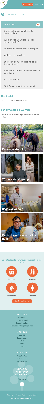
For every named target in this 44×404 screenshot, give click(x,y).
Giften (22, 341)
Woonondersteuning (15, 179)
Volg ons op (22, 379)
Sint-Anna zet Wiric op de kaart (19, 86)
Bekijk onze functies (22, 301)
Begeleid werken (12, 209)
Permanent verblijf (22, 320)
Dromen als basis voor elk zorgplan (21, 48)
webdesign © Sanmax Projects (22, 398)
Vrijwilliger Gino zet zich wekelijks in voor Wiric (22, 71)
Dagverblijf (22, 317)
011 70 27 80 (29, 4)
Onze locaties (22, 356)
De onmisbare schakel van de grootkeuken (18, 32)
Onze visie (22, 335)
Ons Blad (11, 14)
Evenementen (22, 338)
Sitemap (10, 395)
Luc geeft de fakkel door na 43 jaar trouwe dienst (21, 63)
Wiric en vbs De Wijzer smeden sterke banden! (19, 41)
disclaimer (33, 395)
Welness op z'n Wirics (14, 55)
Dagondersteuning (14, 149)
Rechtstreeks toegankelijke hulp (19, 237)
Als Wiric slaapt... (12, 79)
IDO (22, 346)
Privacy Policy (21, 395)
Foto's (22, 343)
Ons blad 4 (20, 14)
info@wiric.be (22, 361)
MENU (40, 4)
